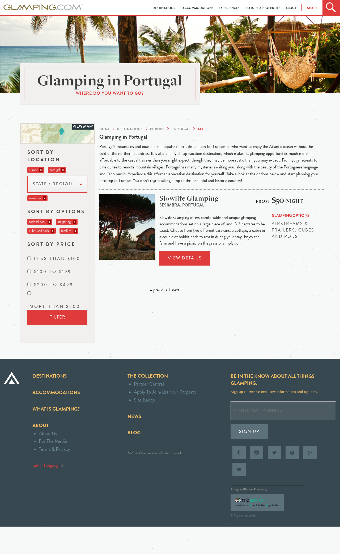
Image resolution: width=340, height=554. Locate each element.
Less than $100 (57, 258)
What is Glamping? (56, 408)
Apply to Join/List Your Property (165, 391)
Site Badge (144, 399)
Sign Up (249, 431)
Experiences (229, 8)
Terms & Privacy (54, 449)
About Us (48, 433)
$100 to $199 (52, 271)
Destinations (164, 8)
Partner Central (149, 383)
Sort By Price (51, 244)
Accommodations (198, 8)
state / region (53, 184)
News (134, 416)
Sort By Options (56, 211)
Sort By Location (43, 155)
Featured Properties (263, 8)
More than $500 (54, 306)
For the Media (53, 441)
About (291, 8)
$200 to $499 (53, 285)
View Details (185, 258)
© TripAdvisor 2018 (243, 515)
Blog (134, 432)
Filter (57, 317)
